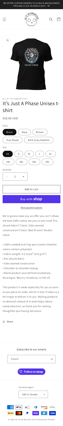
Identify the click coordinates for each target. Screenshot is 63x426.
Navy (24, 132)
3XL (21, 161)
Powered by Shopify (46, 419)
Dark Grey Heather (39, 140)
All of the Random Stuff (25, 419)
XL (50, 153)
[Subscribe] (51, 359)
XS (7, 153)
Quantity (7, 169)
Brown (40, 132)
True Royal (12, 140)
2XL (8, 161)
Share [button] (10, 321)
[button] (4, 19)
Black (9, 132)
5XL (48, 161)
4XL (34, 161)
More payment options (31, 207)
